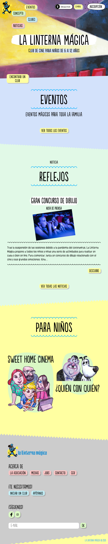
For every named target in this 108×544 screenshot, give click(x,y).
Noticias (18, 25)
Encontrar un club (17, 79)
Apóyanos (38, 493)
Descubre (94, 271)
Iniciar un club (18, 493)
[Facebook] (11, 514)
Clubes (31, 19)
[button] (78, 6)
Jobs (47, 473)
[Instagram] (17, 514)
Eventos (30, 7)
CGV (73, 473)
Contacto (60, 473)
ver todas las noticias (54, 286)
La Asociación (18, 473)
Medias (35, 473)
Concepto (18, 13)
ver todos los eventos (54, 130)
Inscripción (96, 6)
